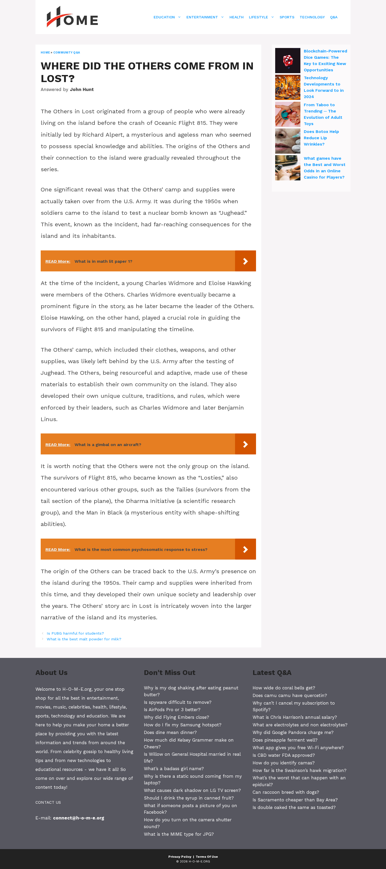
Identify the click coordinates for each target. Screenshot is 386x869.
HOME (45, 52)
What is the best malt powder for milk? (84, 639)
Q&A (333, 17)
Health (236, 17)
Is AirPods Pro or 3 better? (172, 709)
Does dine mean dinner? (170, 732)
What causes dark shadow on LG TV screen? (192, 790)
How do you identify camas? (284, 762)
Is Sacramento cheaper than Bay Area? (295, 799)
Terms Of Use (207, 857)
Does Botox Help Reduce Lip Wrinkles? (321, 138)
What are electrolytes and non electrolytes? (300, 724)
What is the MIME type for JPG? (179, 834)
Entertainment (202, 17)
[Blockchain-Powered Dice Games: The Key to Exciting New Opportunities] (287, 61)
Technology (312, 17)
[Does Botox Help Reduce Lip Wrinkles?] (287, 141)
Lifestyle (258, 17)
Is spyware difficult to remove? (177, 702)
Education (164, 17)
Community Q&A (66, 52)
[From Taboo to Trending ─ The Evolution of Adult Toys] (287, 115)
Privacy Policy (179, 857)
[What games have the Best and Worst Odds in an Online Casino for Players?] (287, 168)
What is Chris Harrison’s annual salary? (295, 717)
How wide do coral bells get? (284, 687)
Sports (287, 17)
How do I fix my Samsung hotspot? (182, 724)
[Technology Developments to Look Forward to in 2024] (287, 88)
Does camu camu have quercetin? (290, 695)
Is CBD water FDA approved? (284, 755)
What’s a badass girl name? (174, 768)
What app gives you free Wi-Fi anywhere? (298, 747)
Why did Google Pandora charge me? (293, 732)
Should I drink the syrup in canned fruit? (189, 798)
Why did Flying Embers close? (176, 717)
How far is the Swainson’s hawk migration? (299, 770)
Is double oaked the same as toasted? (294, 807)
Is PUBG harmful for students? (75, 633)
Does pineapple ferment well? (285, 740)
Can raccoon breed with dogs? (286, 792)
